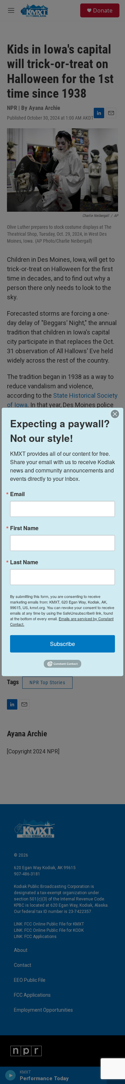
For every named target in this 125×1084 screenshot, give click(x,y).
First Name (24, 528)
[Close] (117, 414)
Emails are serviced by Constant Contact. (62, 621)
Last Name (24, 562)
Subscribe (62, 644)
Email (17, 494)
